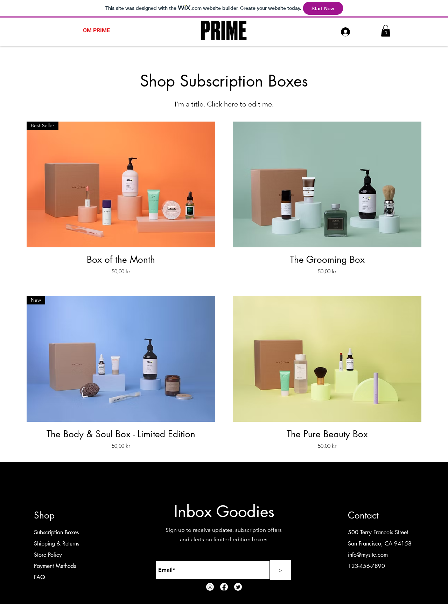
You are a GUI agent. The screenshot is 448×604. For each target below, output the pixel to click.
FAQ (39, 577)
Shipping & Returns (56, 543)
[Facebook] (224, 587)
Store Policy (48, 554)
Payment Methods (56, 566)
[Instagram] (210, 587)
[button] (386, 30)
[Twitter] (238, 587)
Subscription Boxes (56, 532)
